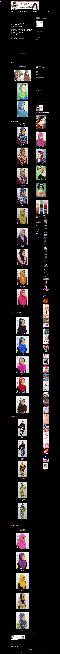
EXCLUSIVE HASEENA (14, 527)
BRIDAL (37, 218)
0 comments (13, 416)
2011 (37, 232)
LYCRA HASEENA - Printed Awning (16, 312)
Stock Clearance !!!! (13, 62)
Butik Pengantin (46, 246)
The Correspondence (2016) (45, 261)
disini (19, 67)
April (37, 238)
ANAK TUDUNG (38, 216)
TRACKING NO (22, 11)
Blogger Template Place (18, 652)
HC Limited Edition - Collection (15, 121)
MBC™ (45, 259)
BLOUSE (37, 217)
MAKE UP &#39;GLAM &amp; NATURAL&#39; (41, 18)
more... (17, 416)
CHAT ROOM (35, 11)
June (37, 233)
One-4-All (26, 652)
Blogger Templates (13, 652)
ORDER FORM (16, 11)
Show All (47, 274)
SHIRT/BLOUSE (38, 222)
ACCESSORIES (38, 17)
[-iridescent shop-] (46, 351)
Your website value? (38, 37)
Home (12, 11)
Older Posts (32, 633)
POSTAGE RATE (29, 11)
